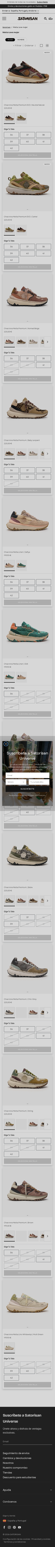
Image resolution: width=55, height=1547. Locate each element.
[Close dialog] (6, 744)
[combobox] (14, 782)
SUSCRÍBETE (28, 789)
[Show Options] (23, 782)
